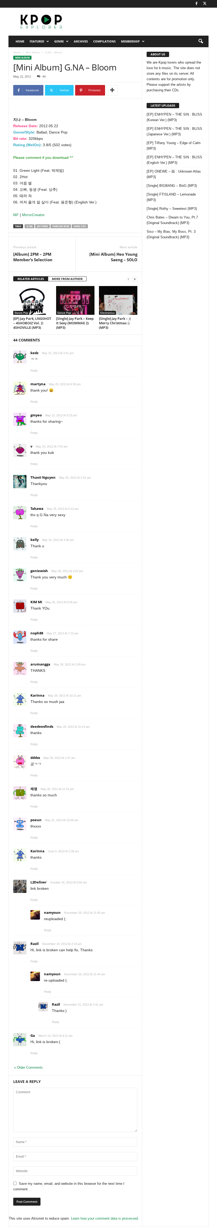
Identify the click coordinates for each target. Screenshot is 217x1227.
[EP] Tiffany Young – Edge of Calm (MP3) (174, 145)
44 (44, 76)
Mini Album (33, 52)
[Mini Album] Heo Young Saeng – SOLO (113, 256)
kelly (34, 539)
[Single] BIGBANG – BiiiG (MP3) (172, 186)
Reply (34, 370)
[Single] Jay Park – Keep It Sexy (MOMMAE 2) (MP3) (75, 323)
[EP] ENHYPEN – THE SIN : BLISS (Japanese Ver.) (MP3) (174, 131)
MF (16, 215)
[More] (112, 90)
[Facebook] (196, 4)
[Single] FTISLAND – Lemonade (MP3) (171, 197)
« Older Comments (28, 1067)
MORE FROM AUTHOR (67, 279)
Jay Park (42, 226)
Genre (59, 41)
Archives (81, 41)
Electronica (107, 313)
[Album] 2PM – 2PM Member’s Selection (32, 256)
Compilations (104, 41)
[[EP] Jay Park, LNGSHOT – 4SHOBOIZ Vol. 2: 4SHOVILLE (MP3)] (32, 300)
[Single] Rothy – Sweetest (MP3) (172, 209)
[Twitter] (204, 4)
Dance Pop (21, 313)
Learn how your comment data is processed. (105, 1218)
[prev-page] (128, 279)
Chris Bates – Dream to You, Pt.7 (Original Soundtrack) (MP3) (172, 220)
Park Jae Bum (60, 226)
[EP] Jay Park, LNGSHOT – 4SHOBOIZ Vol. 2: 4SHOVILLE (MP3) (32, 323)
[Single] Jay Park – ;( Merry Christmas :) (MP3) (115, 323)
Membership (130, 41)
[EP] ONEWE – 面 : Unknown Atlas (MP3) (174, 174)
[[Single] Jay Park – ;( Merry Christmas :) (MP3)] (118, 300)
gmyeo (36, 415)
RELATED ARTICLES (30, 279)
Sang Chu (80, 226)
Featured (37, 41)
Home (20, 41)
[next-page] (134, 279)
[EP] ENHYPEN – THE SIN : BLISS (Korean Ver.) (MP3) (174, 117)
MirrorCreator (33, 215)
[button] (200, 41)
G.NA (29, 226)
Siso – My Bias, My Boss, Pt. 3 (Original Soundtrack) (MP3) (171, 234)
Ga (32, 1035)
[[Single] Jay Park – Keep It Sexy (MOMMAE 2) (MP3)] (75, 300)
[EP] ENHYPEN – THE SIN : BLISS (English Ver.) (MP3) (174, 160)
